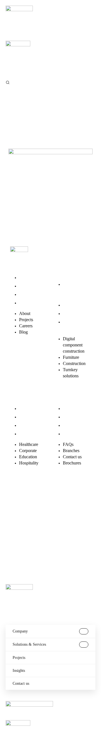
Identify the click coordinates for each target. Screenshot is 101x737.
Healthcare (28, 408)
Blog (23, 302)
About (24, 277)
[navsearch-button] (8, 82)
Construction (74, 313)
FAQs (68, 408)
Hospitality (28, 433)
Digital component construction (73, 290)
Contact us (72, 425)
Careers (26, 294)
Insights (19, 670)
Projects (26, 286)
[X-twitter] (36, 499)
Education (28, 425)
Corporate (28, 416)
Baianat (31, 544)
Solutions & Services (29, 644)
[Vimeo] (17, 515)
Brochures (72, 433)
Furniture (71, 305)
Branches (71, 416)
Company (20, 631)
